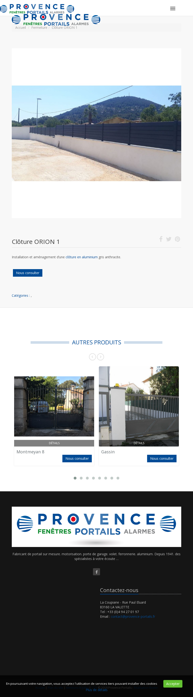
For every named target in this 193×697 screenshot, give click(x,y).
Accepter (173, 683)
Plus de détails (97, 690)
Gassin (108, 452)
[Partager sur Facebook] (161, 240)
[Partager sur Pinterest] (177, 240)
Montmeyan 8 (30, 452)
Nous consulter (27, 273)
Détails (54, 443)
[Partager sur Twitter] (169, 240)
